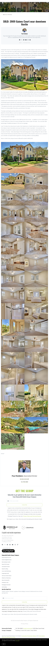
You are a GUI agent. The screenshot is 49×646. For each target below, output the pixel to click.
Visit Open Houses (6, 566)
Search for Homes (5, 564)
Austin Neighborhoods (6, 559)
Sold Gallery (4, 587)
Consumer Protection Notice (29, 636)
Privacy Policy (24, 623)
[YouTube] (12, 544)
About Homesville (5, 580)
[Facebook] (2, 544)
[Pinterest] (9, 544)
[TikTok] (17, 544)
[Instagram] (15, 544)
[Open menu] (47, 2)
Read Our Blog (5, 568)
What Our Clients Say (6, 577)
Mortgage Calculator (6, 584)
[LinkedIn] (7, 544)
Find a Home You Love (6, 557)
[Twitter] (4, 544)
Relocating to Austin (6, 562)
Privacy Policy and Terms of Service (32, 516)
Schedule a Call (5, 582)
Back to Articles (7, 14)
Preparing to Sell (5, 573)
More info (17, 640)
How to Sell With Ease (6, 571)
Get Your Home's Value (6, 575)
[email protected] (27, 628)
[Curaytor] (8, 552)
